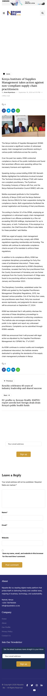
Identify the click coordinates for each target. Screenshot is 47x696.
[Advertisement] (23, 41)
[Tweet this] (9, 111)
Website (5, 538)
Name (5, 512)
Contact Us (6, 636)
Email (4, 525)
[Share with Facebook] (4, 111)
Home (4, 619)
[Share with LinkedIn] (13, 111)
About (4, 623)
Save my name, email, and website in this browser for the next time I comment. (22, 554)
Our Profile (6, 627)
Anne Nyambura (9, 92)
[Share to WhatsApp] (18, 111)
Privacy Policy (7, 631)
